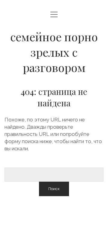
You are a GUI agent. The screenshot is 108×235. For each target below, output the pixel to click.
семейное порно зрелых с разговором (54, 52)
